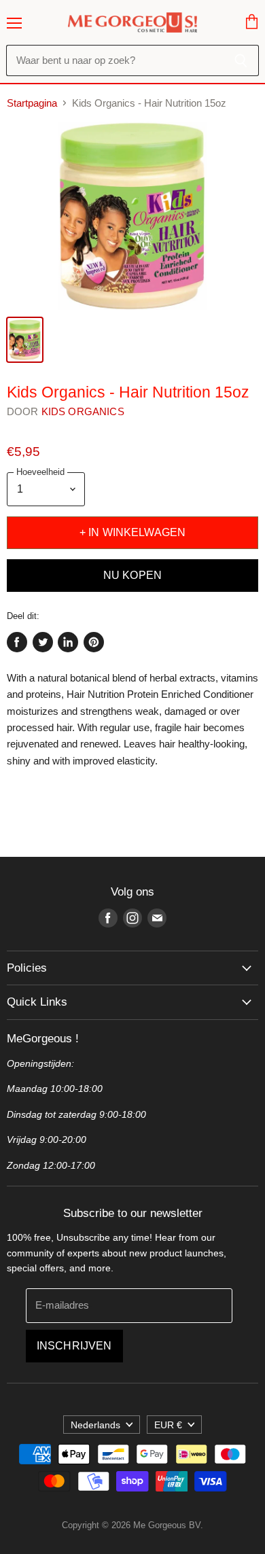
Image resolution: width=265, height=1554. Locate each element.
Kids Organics (82, 411)
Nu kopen (132, 575)
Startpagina (32, 103)
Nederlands (95, 1424)
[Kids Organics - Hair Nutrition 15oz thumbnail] (24, 339)
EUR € (168, 1424)
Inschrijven (74, 1346)
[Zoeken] (241, 60)
